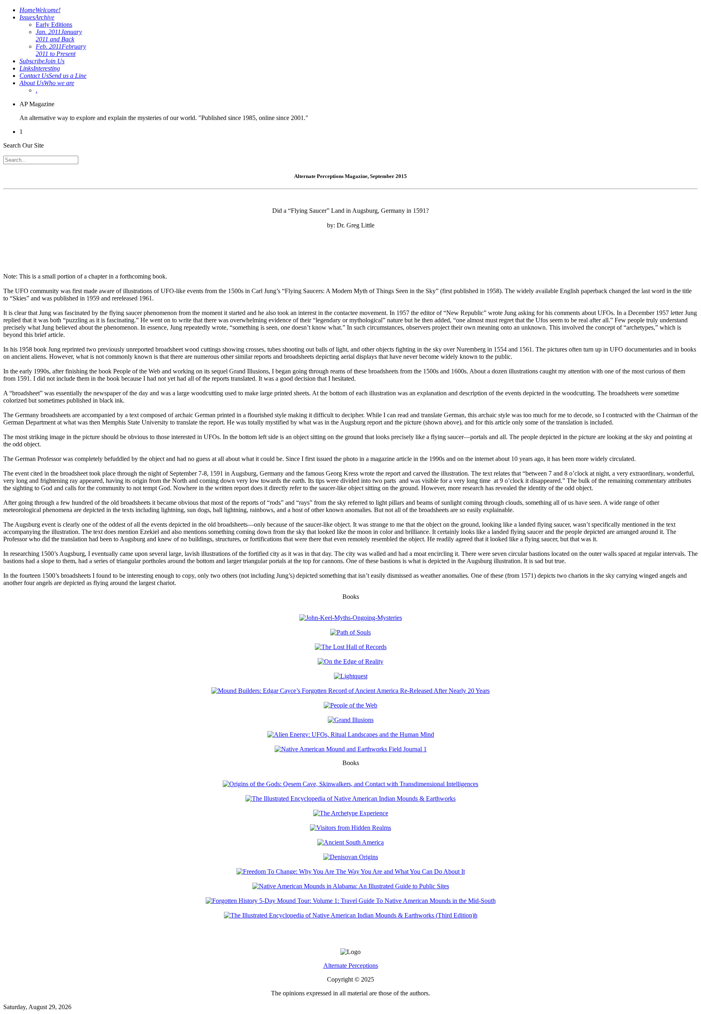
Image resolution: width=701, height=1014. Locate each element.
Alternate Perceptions (350, 965)
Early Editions (54, 24)
